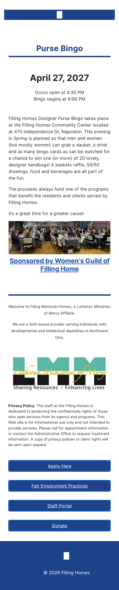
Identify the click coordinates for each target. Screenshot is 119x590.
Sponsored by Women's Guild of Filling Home (60, 264)
